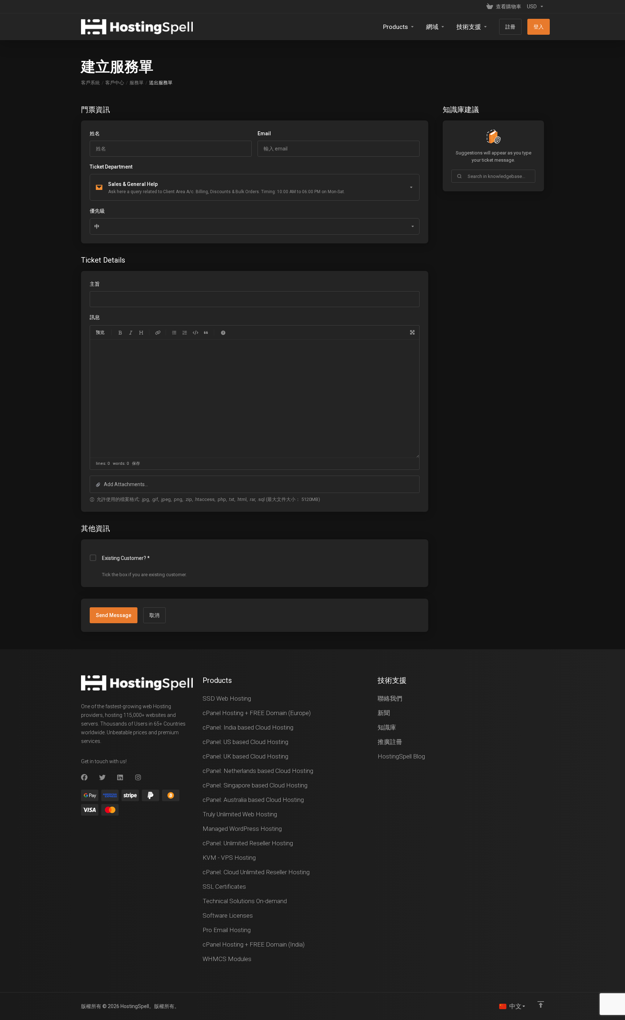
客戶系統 (90, 82)
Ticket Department (111, 167)
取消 (154, 615)
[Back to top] (541, 1004)
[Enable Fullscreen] (412, 332)
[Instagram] (138, 778)
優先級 (97, 211)
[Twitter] (102, 778)
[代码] (195, 332)
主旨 (95, 284)
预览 (100, 332)
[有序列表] (184, 332)
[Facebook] (84, 778)
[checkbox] (93, 557)
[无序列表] (174, 332)
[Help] (223, 332)
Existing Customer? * (126, 558)
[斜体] (130, 332)
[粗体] (120, 332)
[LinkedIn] (120, 778)
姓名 (95, 133)
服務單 (136, 82)
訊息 (95, 317)
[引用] (205, 332)
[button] (255, 484)
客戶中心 (114, 82)
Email (264, 133)
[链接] (157, 332)
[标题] (141, 332)
